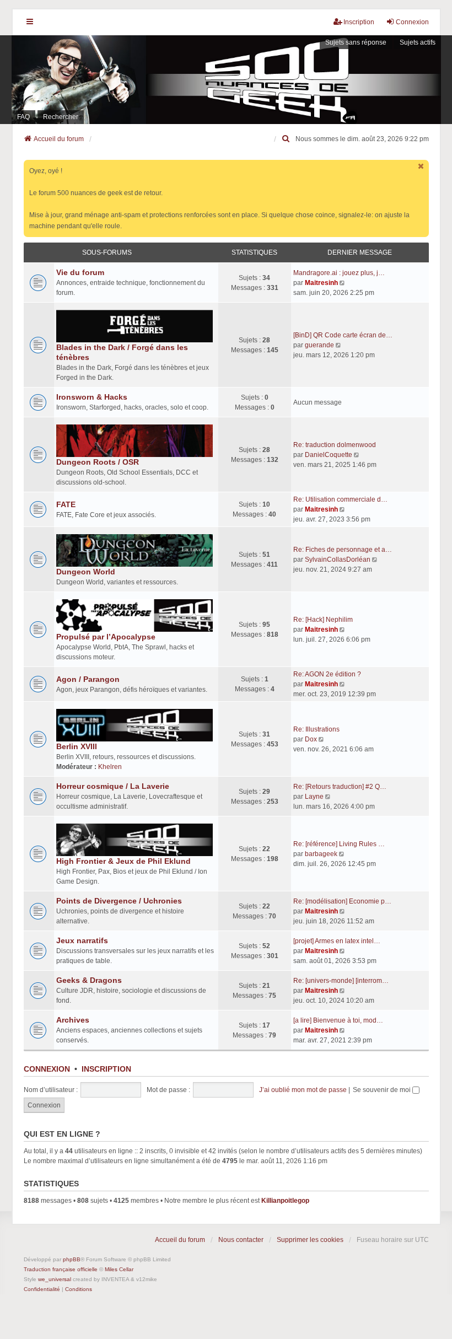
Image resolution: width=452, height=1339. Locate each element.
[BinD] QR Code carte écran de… (342, 335)
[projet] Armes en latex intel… (336, 941)
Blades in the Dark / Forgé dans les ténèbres (122, 352)
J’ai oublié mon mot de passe (303, 1090)
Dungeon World (85, 571)
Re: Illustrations (316, 729)
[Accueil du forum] (226, 79)
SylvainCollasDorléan (337, 559)
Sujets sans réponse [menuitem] (355, 42)
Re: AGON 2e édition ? (327, 674)
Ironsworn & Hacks (91, 396)
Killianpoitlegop (285, 1200)
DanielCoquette (328, 455)
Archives (72, 1019)
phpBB (71, 1259)
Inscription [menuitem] (358, 22)
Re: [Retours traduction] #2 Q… (339, 787)
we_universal (54, 1279)
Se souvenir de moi (382, 1090)
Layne (314, 796)
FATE (66, 504)
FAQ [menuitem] (23, 117)
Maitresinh (321, 283)
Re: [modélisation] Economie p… (342, 901)
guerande (319, 345)
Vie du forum (80, 272)
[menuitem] (287, 139)
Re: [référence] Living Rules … (339, 844)
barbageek (321, 854)
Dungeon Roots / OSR (97, 462)
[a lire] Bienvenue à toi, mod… (338, 1020)
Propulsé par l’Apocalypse (105, 636)
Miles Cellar (119, 1269)
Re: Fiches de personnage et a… (342, 549)
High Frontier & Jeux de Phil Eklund (123, 861)
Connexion (47, 1068)
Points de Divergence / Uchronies (119, 900)
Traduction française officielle (61, 1269)
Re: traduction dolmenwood (334, 445)
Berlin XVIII (76, 746)
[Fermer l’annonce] (422, 166)
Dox (311, 739)
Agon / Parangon (88, 679)
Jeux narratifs (82, 940)
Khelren (110, 767)
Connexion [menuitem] (412, 22)
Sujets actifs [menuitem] (417, 42)
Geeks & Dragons (89, 980)
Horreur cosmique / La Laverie (112, 786)
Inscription (106, 1068)
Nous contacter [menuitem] (240, 1240)
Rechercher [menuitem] (60, 117)
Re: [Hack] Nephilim (323, 619)
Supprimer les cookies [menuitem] (310, 1240)
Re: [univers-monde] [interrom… (341, 981)
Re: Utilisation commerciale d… (340, 499)
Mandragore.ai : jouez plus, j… (339, 273)
